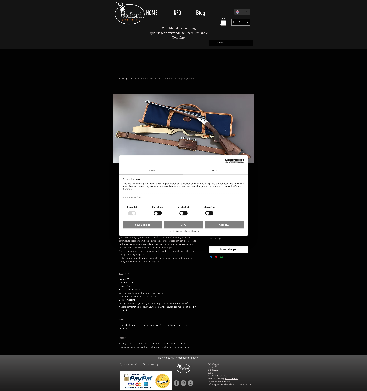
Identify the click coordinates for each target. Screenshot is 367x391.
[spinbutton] (215, 238)
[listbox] (240, 22)
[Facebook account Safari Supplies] (176, 383)
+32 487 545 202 (231, 378)
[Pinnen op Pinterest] (216, 257)
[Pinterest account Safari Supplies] (183, 383)
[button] (223, 22)
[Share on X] (227, 257)
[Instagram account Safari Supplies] (190, 383)
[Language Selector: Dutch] (242, 12)
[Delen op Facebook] (210, 257)
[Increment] (220, 238)
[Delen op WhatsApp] (221, 257)
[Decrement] (211, 238)
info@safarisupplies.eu (221, 381)
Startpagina (124, 78)
